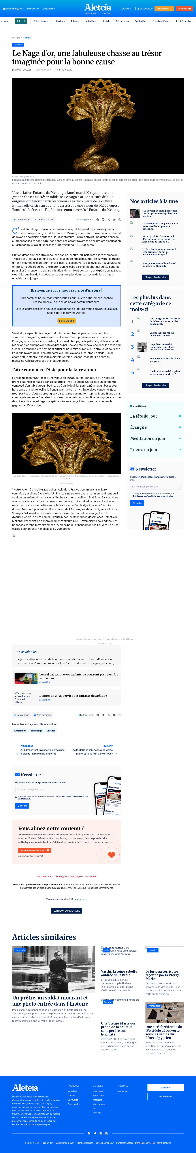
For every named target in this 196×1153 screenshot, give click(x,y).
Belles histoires (41, 21)
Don (95, 1108)
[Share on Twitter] (108, 219)
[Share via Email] (114, 219)
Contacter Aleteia (124, 1143)
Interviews (60, 21)
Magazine (97, 1100)
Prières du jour (144, 449)
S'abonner (165, 1087)
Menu (6, 21)
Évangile (138, 427)
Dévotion (153, 950)
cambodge (36, 730)
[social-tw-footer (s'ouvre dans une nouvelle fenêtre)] (101, 1133)
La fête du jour (143, 416)
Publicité (97, 1112)
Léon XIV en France (161, 21)
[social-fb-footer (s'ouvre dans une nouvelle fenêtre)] (95, 1133)
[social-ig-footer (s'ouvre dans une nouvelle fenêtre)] (106, 1133)
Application (98, 1095)
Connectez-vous (79, 899)
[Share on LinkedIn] (103, 219)
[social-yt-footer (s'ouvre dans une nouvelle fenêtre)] (89, 1133)
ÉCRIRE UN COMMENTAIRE (67, 910)
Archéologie (154, 1006)
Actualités (90, 21)
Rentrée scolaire (184, 21)
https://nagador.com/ (101, 663)
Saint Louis (106, 13)
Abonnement (99, 1104)
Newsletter (98, 1091)
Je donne (182, 8)
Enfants (51, 730)
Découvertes (122, 21)
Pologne (108, 1002)
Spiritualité (140, 21)
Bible (106, 950)
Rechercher (49, 8)
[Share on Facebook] (97, 219)
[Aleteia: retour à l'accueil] (98, 7)
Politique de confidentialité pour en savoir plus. (153, 496)
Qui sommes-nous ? (65, 1143)
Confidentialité (164, 1143)
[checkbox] (16, 797)
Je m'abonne (162, 8)
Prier (19, 21)
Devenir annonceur (105, 1143)
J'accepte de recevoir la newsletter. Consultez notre (53, 797)
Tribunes (75, 21)
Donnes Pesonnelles (145, 1143)
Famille (26, 37)
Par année (123, 1091)
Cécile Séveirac (43, 69)
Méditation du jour (148, 438)
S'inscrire (22, 805)
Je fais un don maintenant (33, 850)
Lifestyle (106, 21)
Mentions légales (85, 1143)
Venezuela (20, 950)
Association (20, 730)
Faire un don (66, 320)
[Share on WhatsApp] (120, 219)
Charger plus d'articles (155, 277)
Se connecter (146, 8)
